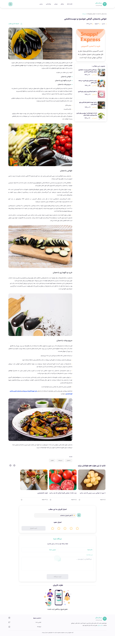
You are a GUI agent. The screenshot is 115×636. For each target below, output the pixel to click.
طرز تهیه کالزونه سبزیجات (29, 391)
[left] (10, 465)
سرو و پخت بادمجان (64, 84)
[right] (14, 465)
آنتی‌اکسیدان (66, 192)
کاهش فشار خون (61, 220)
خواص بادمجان (66, 77)
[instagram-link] (9, 618)
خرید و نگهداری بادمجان (63, 81)
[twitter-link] (9, 622)
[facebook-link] (9, 627)
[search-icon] (10, 4)
